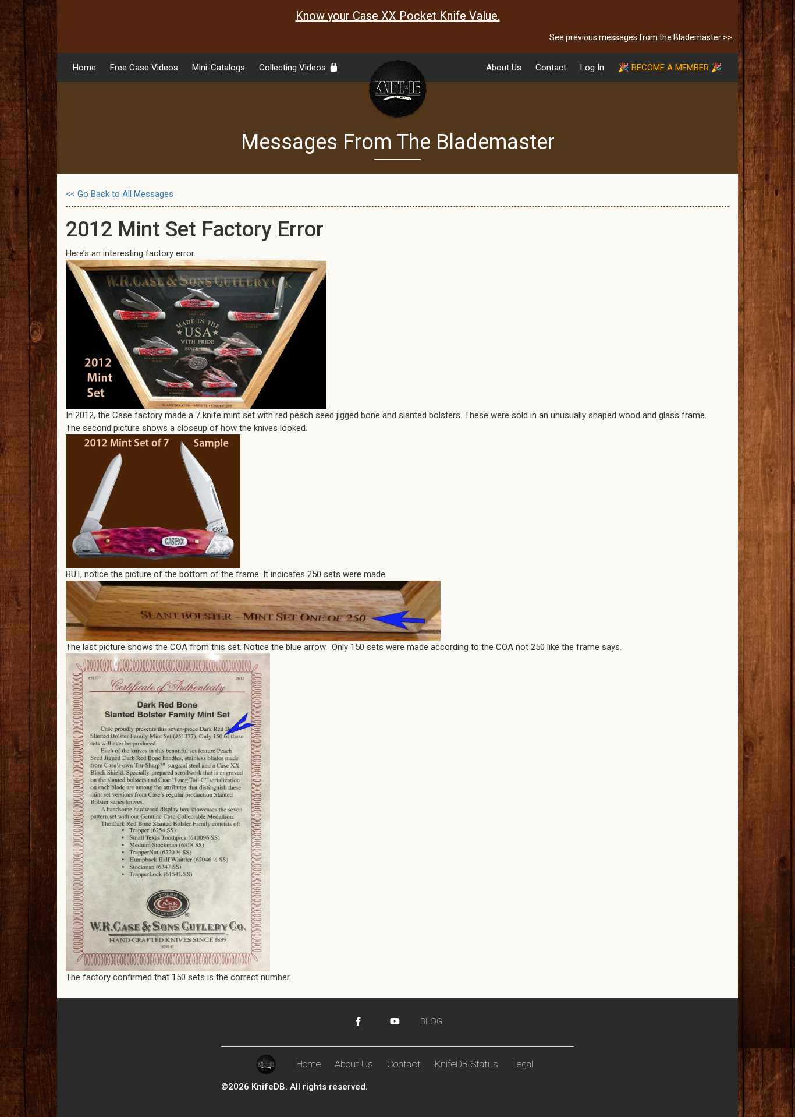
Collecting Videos (293, 67)
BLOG (431, 1021)
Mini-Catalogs (218, 67)
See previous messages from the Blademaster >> (640, 37)
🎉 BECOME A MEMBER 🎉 (670, 67)
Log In (592, 67)
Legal (522, 1064)
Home (84, 67)
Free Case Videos (144, 67)
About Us (503, 67)
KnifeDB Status (466, 1064)
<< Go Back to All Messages (119, 194)
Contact (550, 67)
